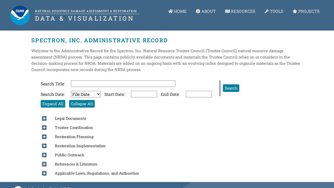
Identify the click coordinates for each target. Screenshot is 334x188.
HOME (180, 11)
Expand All (53, 103)
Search (231, 88)
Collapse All (82, 103)
